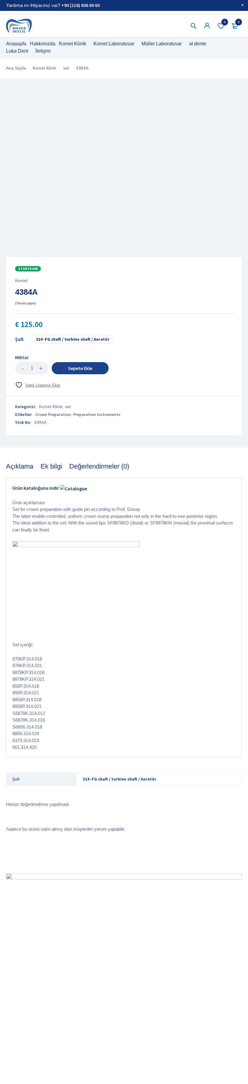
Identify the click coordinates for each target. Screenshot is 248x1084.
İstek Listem (225, 22)
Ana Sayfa (16, 68)
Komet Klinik (44, 68)
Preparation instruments (96, 414)
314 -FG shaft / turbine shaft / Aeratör (72, 339)
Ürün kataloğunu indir (36, 488)
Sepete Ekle (80, 368)
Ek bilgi (51, 466)
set (66, 68)
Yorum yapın (25, 303)
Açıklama (19, 466)
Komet (21, 280)
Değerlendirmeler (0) (99, 466)
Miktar (22, 357)
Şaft (19, 339)
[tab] (19, 466)
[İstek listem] (37, 385)
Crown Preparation (53, 414)
